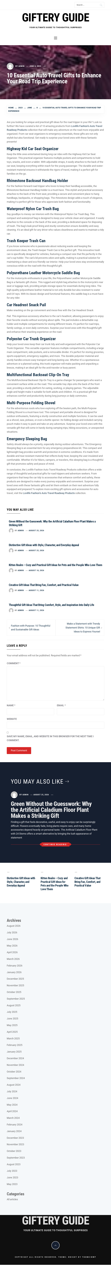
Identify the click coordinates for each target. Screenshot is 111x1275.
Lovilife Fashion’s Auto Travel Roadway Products (48, 493)
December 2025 (15, 978)
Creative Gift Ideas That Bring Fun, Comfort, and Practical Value (44, 585)
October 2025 (14, 992)
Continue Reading (55, 844)
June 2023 (12, 1177)
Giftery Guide (55, 17)
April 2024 (12, 1111)
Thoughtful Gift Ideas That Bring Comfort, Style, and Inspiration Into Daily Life (51, 605)
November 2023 (15, 1144)
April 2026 (12, 952)
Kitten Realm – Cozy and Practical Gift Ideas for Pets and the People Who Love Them (55, 565)
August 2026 (13, 925)
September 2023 (16, 1157)
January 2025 (14, 1051)
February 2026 (14, 965)
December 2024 (15, 1058)
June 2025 (12, 1018)
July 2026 (12, 932)
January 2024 (14, 1131)
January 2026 (14, 972)
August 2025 (13, 1005)
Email (61, 705)
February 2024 (14, 1124)
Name (11, 705)
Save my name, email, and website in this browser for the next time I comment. (50, 738)
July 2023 (12, 1170)
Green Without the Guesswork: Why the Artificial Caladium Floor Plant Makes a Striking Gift (51, 809)
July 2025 (12, 1011)
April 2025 (12, 1031)
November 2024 (15, 1065)
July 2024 (12, 1091)
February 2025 (14, 1045)
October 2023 (14, 1151)
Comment (13, 663)
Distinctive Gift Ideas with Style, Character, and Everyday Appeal (44, 545)
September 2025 (16, 998)
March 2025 (13, 1038)
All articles (12, 1199)
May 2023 (12, 1184)
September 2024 (16, 1078)
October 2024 (14, 1071)
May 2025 (12, 1025)
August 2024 (13, 1084)
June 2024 (12, 1098)
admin (21, 66)
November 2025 (15, 985)
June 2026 (12, 939)
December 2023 (15, 1137)
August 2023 (13, 1164)
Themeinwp (89, 1257)
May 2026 (12, 945)
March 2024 (13, 1117)
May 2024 (12, 1104)
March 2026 (13, 959)
